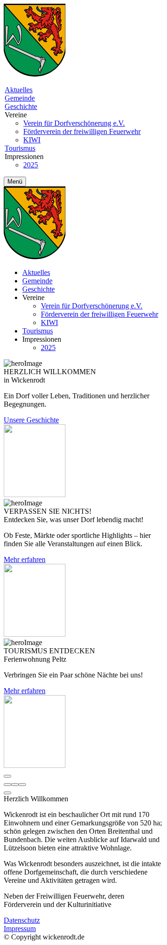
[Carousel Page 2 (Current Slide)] (15, 784)
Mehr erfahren (24, 559)
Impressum (20, 928)
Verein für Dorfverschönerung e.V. (74, 123)
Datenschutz (22, 920)
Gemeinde (20, 98)
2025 (30, 165)
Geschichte (21, 106)
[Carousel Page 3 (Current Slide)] (22, 784)
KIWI (31, 140)
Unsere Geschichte (31, 420)
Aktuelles (18, 90)
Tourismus (20, 148)
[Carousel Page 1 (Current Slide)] (7, 784)
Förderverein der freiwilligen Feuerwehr (82, 131)
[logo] (34, 74)
